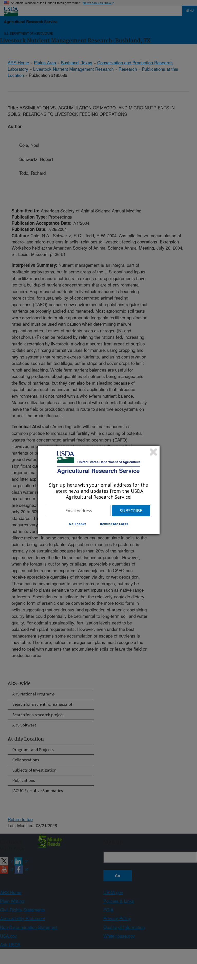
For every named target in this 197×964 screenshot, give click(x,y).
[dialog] (99, 490)
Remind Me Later (114, 524)
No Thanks (77, 524)
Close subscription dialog (153, 452)
